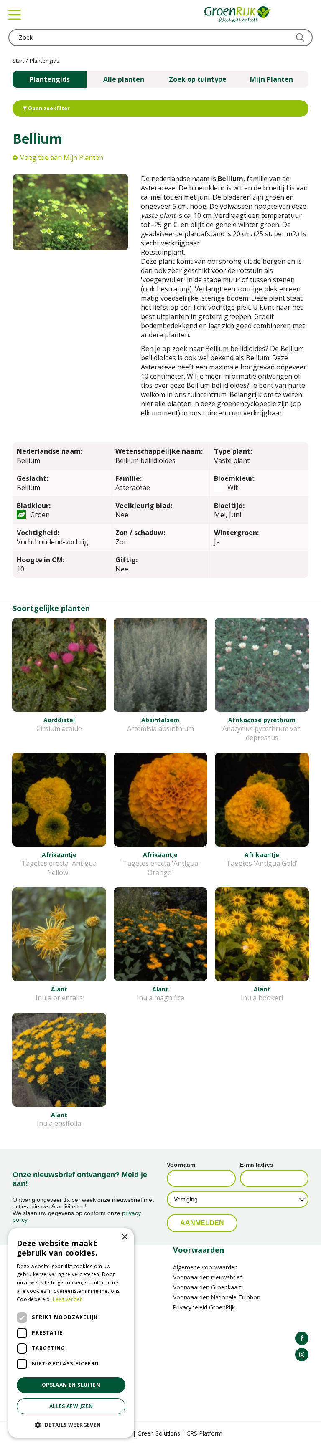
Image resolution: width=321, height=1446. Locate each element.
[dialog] (71, 1333)
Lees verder (67, 1299)
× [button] (124, 1237)
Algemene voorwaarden (205, 1267)
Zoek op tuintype (198, 79)
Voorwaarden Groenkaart (207, 1287)
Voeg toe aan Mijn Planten (61, 157)
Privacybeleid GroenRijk (204, 1307)
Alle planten (123, 79)
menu (14, 14)
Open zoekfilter (48, 108)
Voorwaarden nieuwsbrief (207, 1277)
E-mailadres (256, 1164)
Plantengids (49, 79)
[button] (71, 1424)
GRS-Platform (204, 1433)
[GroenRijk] (238, 14)
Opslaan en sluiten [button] (71, 1384)
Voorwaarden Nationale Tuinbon (216, 1297)
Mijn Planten (271, 79)
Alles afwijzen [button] (71, 1406)
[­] (301, 1338)
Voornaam (181, 1164)
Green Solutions (159, 1433)
